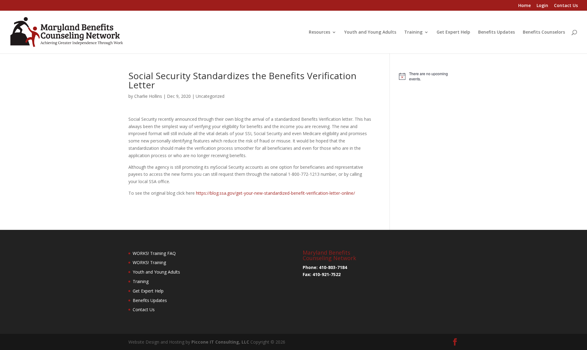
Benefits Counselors (544, 32)
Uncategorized (210, 96)
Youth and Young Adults (370, 32)
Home (524, 5)
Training (413, 32)
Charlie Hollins (148, 96)
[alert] (429, 76)
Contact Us (566, 5)
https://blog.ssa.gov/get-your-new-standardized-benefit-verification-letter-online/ (275, 193)
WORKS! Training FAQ (154, 253)
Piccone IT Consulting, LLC (220, 342)
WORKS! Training (149, 262)
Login (542, 5)
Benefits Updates (496, 32)
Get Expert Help (453, 32)
